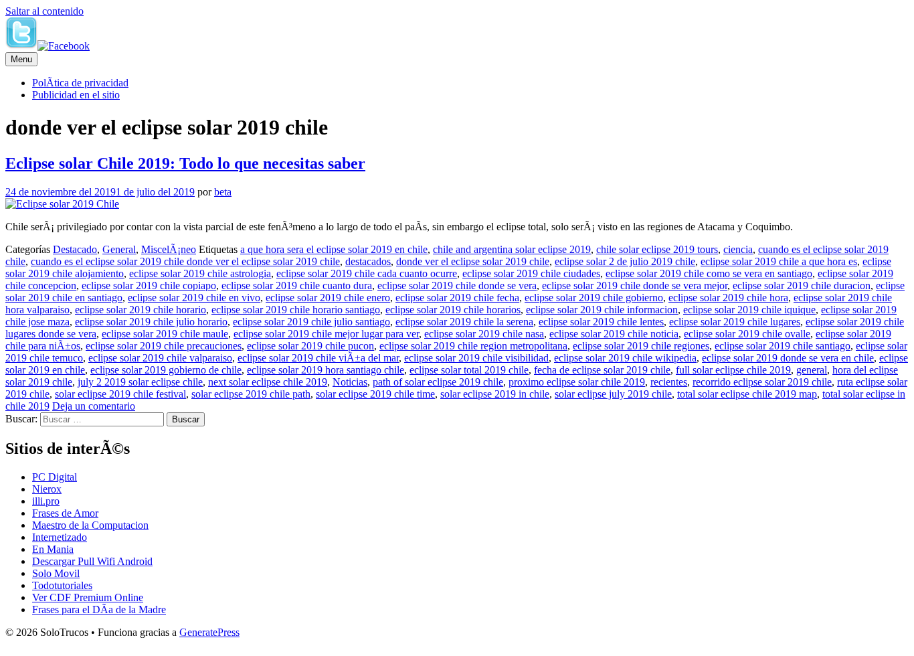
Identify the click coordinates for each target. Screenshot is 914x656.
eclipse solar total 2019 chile (469, 370)
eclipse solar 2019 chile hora (728, 297)
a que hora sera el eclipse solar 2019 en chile (334, 249)
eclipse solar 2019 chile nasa (484, 333)
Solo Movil (56, 573)
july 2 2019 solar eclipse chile (140, 382)
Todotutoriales (62, 585)
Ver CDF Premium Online (87, 597)
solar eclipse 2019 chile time (375, 394)
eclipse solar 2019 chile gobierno (594, 297)
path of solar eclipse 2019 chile (438, 382)
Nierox (47, 489)
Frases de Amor (65, 513)
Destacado (75, 249)
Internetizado (59, 537)
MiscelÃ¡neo (168, 249)
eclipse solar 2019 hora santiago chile (325, 370)
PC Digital (54, 477)
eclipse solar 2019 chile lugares (734, 321)
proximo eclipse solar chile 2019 (577, 382)
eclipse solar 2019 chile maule (165, 333)
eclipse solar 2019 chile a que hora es (779, 261)
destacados (368, 261)
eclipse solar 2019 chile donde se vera (457, 285)
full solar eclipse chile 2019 (733, 370)
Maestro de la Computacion (90, 525)
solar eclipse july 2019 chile (613, 394)
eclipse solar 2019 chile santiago (782, 345)
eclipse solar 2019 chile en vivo (194, 297)
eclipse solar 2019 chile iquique (749, 309)
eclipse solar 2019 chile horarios (453, 309)
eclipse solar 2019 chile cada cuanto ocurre (366, 273)
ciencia (738, 249)
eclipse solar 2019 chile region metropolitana (473, 345)
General (119, 249)
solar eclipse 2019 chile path (250, 394)
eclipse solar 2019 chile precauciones (164, 345)
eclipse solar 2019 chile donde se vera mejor (634, 285)
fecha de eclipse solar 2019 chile (602, 370)
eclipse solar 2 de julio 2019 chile (625, 261)
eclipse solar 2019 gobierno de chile (166, 370)
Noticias (350, 382)
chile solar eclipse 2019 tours (657, 249)
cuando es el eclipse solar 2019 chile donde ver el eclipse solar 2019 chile (185, 261)
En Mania (53, 549)
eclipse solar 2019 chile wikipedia (625, 357)
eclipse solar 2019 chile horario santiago (295, 309)
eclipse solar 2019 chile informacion (602, 309)
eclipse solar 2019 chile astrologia (200, 273)
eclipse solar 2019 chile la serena (464, 321)
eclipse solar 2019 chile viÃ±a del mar (318, 357)
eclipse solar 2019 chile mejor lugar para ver (326, 333)
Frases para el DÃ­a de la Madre (99, 609)
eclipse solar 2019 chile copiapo (149, 285)
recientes (668, 382)
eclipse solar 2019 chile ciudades (531, 273)
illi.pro (46, 501)
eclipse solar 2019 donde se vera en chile (788, 357)
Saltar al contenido (44, 11)
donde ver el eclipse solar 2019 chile (472, 261)
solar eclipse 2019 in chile (494, 394)
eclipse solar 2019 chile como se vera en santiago (709, 273)
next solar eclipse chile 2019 (267, 382)
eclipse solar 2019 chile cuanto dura (296, 285)
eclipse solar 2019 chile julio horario (151, 321)
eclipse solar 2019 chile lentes (601, 321)
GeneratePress (209, 632)
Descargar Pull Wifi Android (92, 561)
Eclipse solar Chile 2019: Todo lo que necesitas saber (185, 163)
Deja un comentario (93, 406)
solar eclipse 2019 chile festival (120, 394)
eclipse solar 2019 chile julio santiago (311, 321)
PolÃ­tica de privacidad (80, 82)
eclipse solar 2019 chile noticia (613, 333)
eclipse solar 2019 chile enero (328, 297)
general (811, 370)
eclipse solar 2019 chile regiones (641, 345)
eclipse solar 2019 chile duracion (802, 285)
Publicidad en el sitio (76, 94)
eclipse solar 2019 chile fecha (457, 297)
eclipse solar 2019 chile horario (140, 309)
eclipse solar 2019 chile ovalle (747, 333)
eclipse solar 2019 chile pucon (310, 345)
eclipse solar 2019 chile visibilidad (476, 357)
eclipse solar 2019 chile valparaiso (160, 357)
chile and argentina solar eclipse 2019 (512, 249)
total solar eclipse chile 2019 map (747, 394)
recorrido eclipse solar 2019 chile (762, 382)
